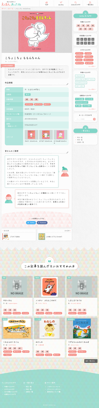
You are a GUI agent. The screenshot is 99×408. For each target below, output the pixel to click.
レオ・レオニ (79, 86)
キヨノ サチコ (42, 303)
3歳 (93, 25)
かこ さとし (90, 79)
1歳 (31, 99)
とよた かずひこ (34, 89)
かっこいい (89, 60)
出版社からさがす (10, 394)
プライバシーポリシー (54, 389)
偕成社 (37, 277)
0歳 (27, 99)
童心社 (27, 94)
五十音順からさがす (10, 391)
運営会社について (53, 391)
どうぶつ (39, 104)
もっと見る (91, 66)
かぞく (48, 104)
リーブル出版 (79, 99)
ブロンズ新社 (87, 105)
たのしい (29, 104)
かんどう (8, 355)
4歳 (80, 29)
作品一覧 (79, 137)
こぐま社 (37, 319)
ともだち (58, 313)
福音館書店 (71, 319)
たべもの (79, 56)
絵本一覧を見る (90, 361)
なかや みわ (12, 345)
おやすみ (90, 63)
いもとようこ (80, 76)
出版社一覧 (80, 142)
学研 (4, 277)
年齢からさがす (9, 386)
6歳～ (90, 29)
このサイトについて (53, 386)
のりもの (80, 63)
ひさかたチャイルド (81, 102)
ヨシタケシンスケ (81, 82)
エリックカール (80, 79)
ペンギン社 (89, 99)
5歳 (85, 29)
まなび (89, 53)
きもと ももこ (75, 345)
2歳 (36, 99)
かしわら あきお (76, 303)
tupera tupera (13, 303)
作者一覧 (79, 139)
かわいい (89, 56)
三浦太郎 (41, 345)
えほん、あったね (11, 3)
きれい (80, 60)
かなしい (17, 351)
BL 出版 (78, 105)
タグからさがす (9, 389)
